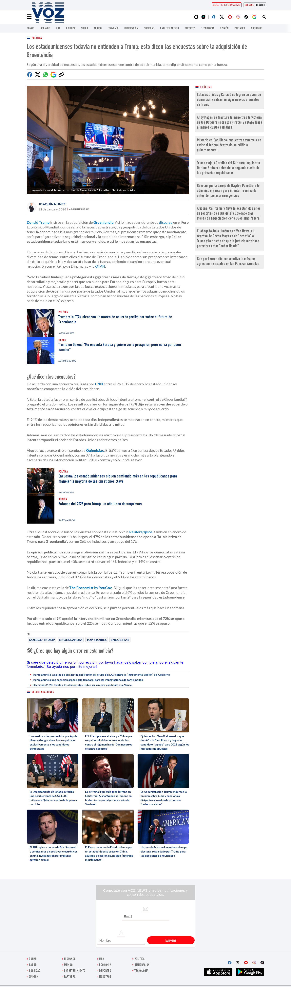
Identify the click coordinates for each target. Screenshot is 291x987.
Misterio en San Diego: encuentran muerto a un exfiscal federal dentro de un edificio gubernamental (229, 145)
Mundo (98, 28)
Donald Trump (42, 639)
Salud (84, 28)
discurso (165, 222)
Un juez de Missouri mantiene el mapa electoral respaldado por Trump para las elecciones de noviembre (164, 851)
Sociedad (149, 28)
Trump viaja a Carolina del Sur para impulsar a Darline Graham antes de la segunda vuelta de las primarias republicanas (228, 168)
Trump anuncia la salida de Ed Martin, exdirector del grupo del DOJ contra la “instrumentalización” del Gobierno (101, 674)
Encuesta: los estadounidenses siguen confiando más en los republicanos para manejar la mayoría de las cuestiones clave (117, 479)
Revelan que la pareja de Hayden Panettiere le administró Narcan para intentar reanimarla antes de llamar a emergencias (228, 191)
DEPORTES (190, 28)
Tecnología (207, 28)
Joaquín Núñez (52, 204)
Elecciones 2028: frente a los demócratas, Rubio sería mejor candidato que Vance (82, 685)
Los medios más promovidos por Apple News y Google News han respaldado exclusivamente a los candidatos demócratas (53, 742)
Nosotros (256, 28)
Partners (239, 28)
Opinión (224, 28)
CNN (99, 384)
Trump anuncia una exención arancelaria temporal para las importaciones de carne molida (87, 679)
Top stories (97, 639)
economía (112, 28)
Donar (30, 28)
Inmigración (131, 28)
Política (37, 38)
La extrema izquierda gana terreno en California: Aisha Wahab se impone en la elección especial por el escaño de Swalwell (108, 798)
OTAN (100, 266)
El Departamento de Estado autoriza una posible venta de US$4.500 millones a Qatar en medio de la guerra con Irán (53, 798)
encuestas (120, 639)
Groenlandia (70, 639)
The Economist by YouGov (90, 587)
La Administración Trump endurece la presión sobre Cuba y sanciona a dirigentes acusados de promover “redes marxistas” (164, 798)
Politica (70, 28)
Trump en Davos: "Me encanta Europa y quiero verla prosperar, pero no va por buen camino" (119, 347)
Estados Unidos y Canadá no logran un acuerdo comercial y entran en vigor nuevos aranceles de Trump (229, 100)
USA (58, 28)
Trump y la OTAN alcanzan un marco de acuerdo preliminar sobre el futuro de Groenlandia (115, 320)
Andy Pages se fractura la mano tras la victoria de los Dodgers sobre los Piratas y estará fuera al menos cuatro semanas (229, 123)
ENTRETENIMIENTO (169, 28)
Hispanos (45, 28)
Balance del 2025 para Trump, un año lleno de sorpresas (100, 504)
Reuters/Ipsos (140, 532)
